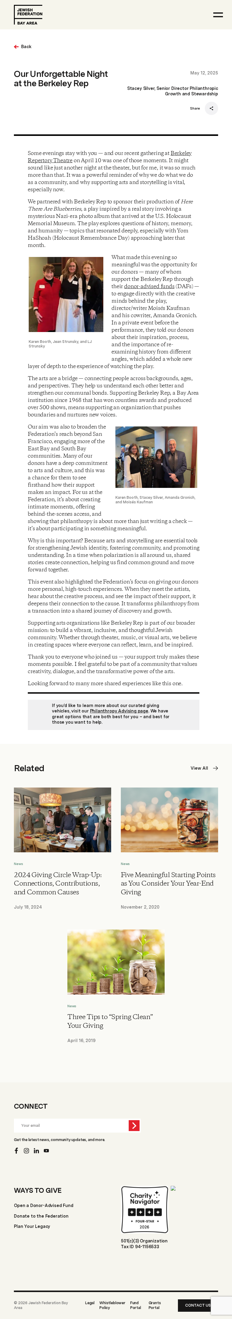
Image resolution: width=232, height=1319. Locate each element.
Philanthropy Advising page (119, 710)
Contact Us (198, 1305)
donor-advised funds (149, 286)
